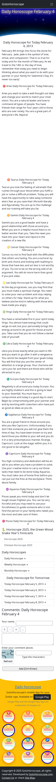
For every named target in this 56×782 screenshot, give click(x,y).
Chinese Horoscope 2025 (18, 545)
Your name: (8, 621)
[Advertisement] (28, 147)
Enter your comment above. (17, 647)
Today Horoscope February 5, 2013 (23, 584)
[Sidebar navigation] (51, 4)
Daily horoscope (28, 687)
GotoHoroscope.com (41, 774)
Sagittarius (47, 743)
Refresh (8, 661)
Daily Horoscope (13, 558)
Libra (8, 743)
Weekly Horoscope (15, 564)
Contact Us (8, 777)
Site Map (30, 777)
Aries (8, 716)
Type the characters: (33, 657)
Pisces (47, 756)
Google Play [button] (42, 697)
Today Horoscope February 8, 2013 (23, 602)
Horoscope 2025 (13, 539)
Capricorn (9, 756)
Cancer (8, 729)
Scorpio (28, 743)
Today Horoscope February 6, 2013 (23, 590)
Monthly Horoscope (15, 570)
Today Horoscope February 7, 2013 (23, 596)
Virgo (47, 729)
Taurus (28, 716)
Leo (28, 729)
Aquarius (28, 756)
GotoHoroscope (13, 4)
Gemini (47, 716)
